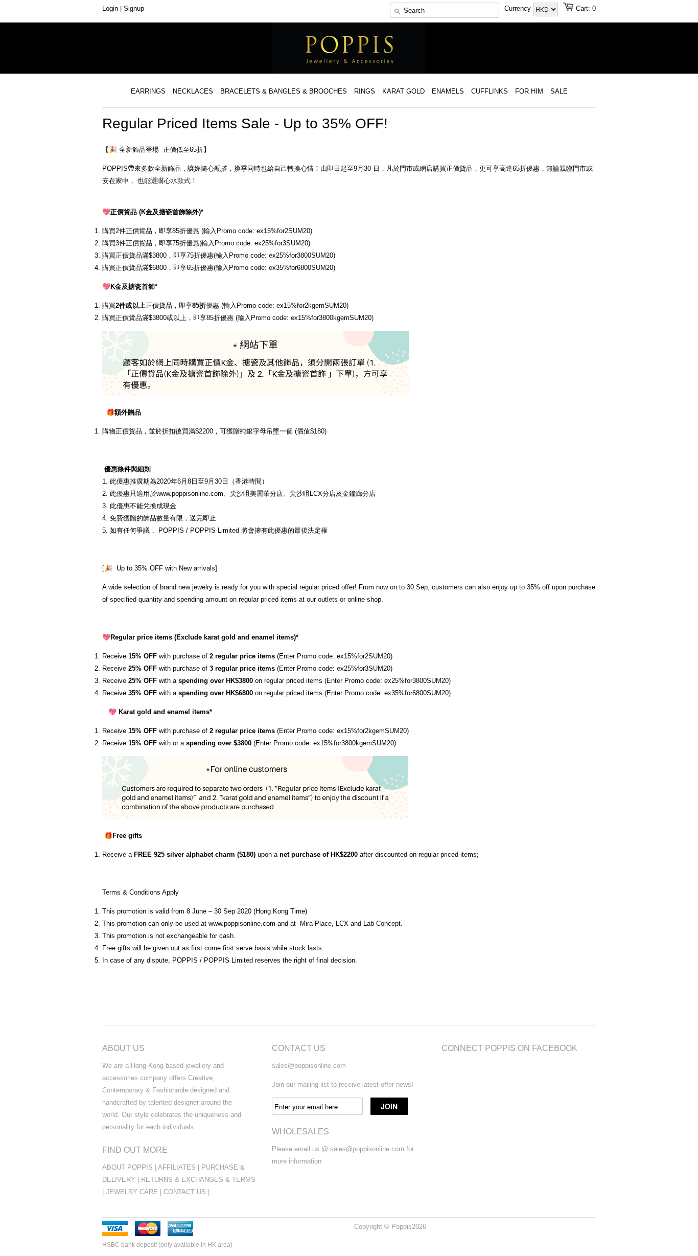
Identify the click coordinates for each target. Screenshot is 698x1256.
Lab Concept (382, 923)
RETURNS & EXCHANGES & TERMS (198, 1179)
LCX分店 (323, 493)
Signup (134, 8)
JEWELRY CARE (133, 1192)
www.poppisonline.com (189, 493)
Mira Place (316, 923)
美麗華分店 (266, 493)
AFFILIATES (177, 1167)
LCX (342, 923)
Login (110, 8)
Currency (518, 8)
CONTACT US (186, 1192)
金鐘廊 (352, 493)
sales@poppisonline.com (309, 1065)
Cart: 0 (586, 8)
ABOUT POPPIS (127, 1167)
